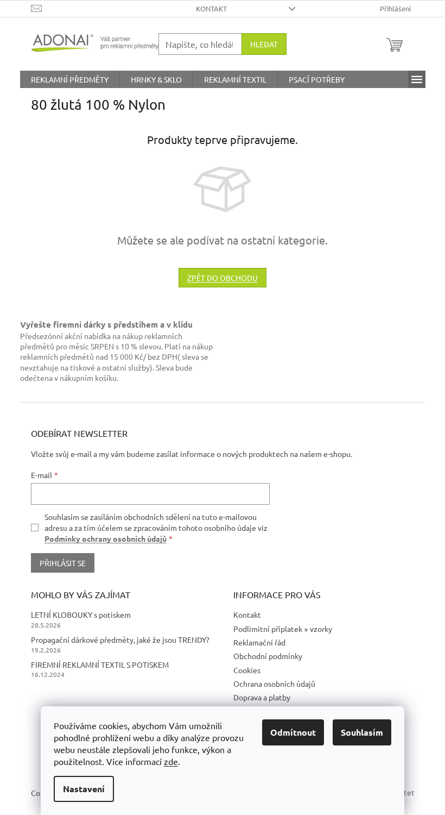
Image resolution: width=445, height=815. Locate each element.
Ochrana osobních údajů (274, 683)
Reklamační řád (259, 642)
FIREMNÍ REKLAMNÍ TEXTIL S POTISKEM (100, 664)
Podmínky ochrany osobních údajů (105, 538)
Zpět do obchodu (222, 278)
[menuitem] (69, 79)
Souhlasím (362, 732)
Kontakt (211, 8)
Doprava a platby (261, 697)
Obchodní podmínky (267, 656)
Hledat (264, 44)
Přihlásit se (63, 563)
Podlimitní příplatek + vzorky (282, 629)
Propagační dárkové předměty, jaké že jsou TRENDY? (120, 639)
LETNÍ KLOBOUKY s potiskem (81, 614)
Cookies (246, 670)
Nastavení (84, 788)
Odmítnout (293, 732)
